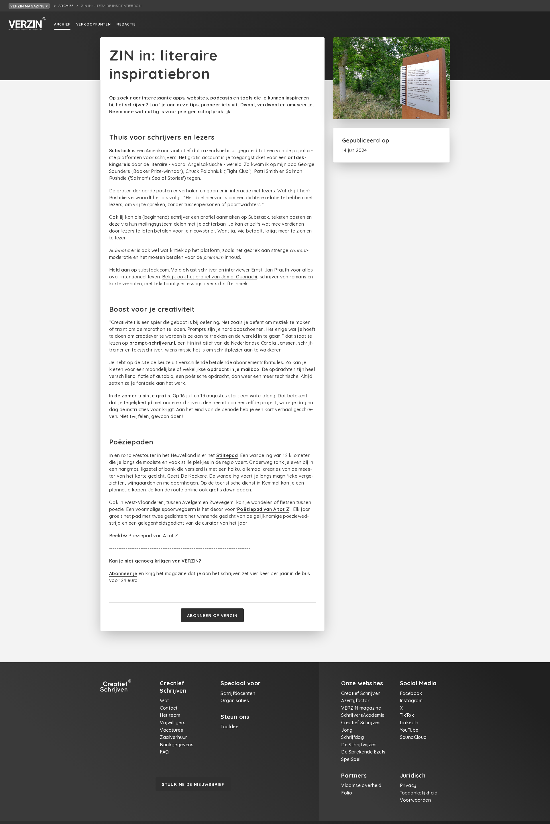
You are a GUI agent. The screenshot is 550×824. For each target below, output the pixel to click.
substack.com (153, 270)
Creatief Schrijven (360, 693)
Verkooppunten (93, 24)
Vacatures (171, 730)
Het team (170, 715)
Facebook (411, 693)
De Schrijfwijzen (358, 744)
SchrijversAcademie (362, 715)
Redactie (126, 24)
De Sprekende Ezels (363, 752)
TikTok (407, 715)
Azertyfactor (355, 700)
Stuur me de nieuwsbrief (193, 784)
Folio (346, 793)
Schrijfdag (352, 737)
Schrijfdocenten (238, 693)
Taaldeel (230, 726)
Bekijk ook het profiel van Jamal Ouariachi (209, 277)
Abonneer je (123, 573)
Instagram (411, 700)
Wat (164, 700)
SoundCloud (413, 737)
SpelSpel (350, 759)
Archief (62, 24)
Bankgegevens (176, 744)
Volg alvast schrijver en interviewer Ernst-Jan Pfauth (230, 270)
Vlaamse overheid (361, 785)
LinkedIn (409, 722)
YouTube (409, 730)
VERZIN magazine (28, 6)
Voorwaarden (415, 800)
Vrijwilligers (172, 722)
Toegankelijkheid (418, 793)
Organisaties (235, 700)
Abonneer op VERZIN (212, 615)
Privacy (408, 785)
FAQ (164, 752)
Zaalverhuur (173, 737)
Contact (169, 708)
